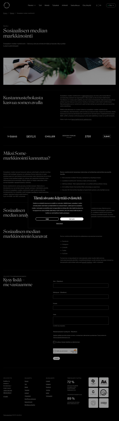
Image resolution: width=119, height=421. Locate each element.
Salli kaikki (72, 219)
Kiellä (47, 219)
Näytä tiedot (59, 223)
